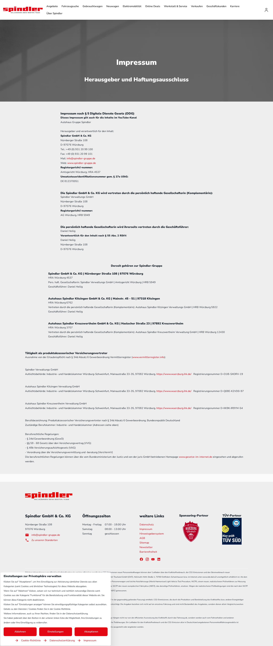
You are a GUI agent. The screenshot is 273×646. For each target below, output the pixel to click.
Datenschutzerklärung (62, 640)
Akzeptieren (91, 631)
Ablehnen (20, 631)
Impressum (90, 640)
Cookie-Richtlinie (31, 640)
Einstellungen (56, 631)
